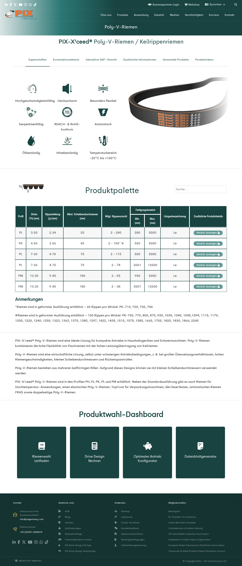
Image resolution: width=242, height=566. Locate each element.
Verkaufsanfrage (73, 533)
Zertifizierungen (72, 528)
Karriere (214, 15)
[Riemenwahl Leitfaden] (41, 441)
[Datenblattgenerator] (200, 439)
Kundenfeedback (129, 528)
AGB (66, 511)
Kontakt (229, 15)
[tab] (38, 59)
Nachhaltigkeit (194, 15)
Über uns (106, 15)
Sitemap (125, 511)
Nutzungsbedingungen (132, 539)
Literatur (69, 522)
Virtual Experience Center (78, 539)
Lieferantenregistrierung (133, 545)
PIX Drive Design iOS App (77, 545)
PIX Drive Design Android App (79, 551)
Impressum (126, 516)
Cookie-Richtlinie (129, 522)
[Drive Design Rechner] (94, 441)
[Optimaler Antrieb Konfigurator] (147, 441)
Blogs (67, 516)
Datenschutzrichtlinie (131, 533)
